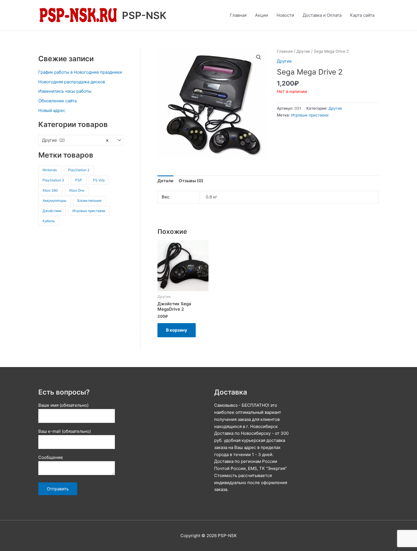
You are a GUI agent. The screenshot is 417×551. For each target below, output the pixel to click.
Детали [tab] (165, 180)
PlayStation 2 (78, 170)
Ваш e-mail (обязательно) (64, 431)
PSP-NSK (144, 15)
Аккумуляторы (54, 200)
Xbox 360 (50, 190)
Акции (261, 15)
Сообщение (50, 457)
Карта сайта (362, 15)
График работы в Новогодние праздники (80, 72)
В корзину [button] (176, 330)
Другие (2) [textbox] (75, 140)
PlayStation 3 (53, 180)
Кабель (49, 221)
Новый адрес (51, 110)
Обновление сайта (57, 100)
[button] (259, 57)
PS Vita (99, 180)
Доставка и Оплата (322, 15)
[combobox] (80, 140)
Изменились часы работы (64, 91)
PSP (78, 180)
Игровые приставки (88, 211)
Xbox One (76, 190)
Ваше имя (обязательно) (63, 405)
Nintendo (50, 170)
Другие (303, 51)
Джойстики (52, 211)
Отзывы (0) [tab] (191, 180)
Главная (238, 15)
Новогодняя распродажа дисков (71, 81)
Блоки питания (89, 200)
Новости (285, 15)
